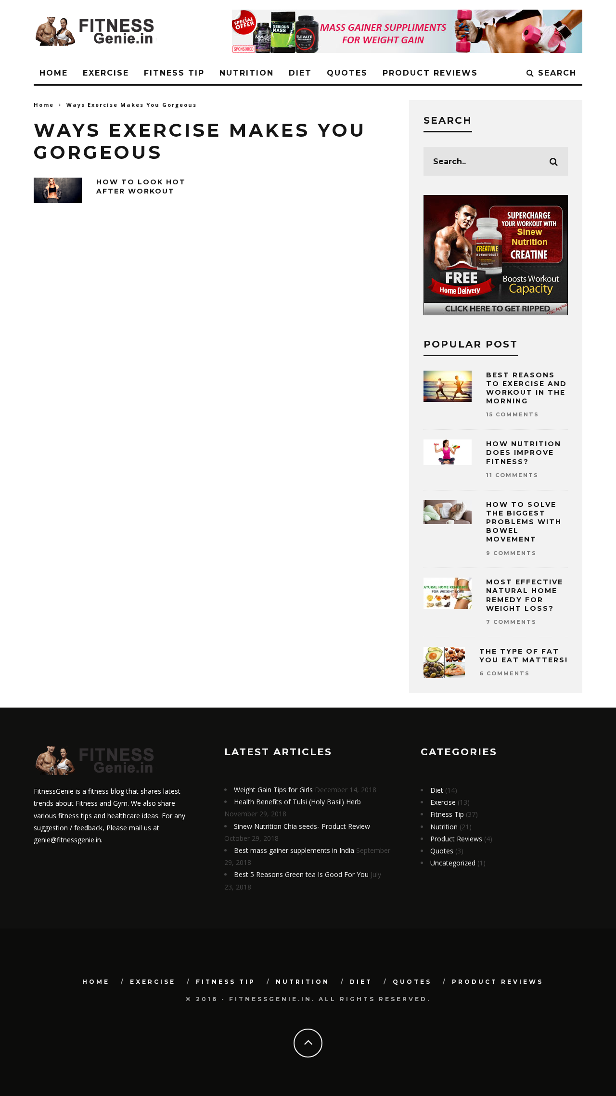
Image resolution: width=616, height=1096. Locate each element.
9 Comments (511, 553)
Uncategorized (452, 862)
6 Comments (504, 673)
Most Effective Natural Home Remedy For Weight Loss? (524, 595)
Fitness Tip (174, 72)
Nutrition (246, 72)
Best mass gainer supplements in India (294, 850)
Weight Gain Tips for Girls (273, 789)
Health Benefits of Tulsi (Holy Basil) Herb (297, 801)
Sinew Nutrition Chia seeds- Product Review (302, 826)
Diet (300, 72)
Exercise (106, 72)
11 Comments (512, 475)
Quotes (347, 72)
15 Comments (512, 414)
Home (53, 72)
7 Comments (511, 622)
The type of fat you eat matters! (523, 655)
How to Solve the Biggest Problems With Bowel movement (524, 522)
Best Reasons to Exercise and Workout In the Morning (526, 388)
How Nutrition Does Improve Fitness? (523, 452)
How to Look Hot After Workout (141, 186)
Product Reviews (430, 72)
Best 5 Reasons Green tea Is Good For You (301, 874)
